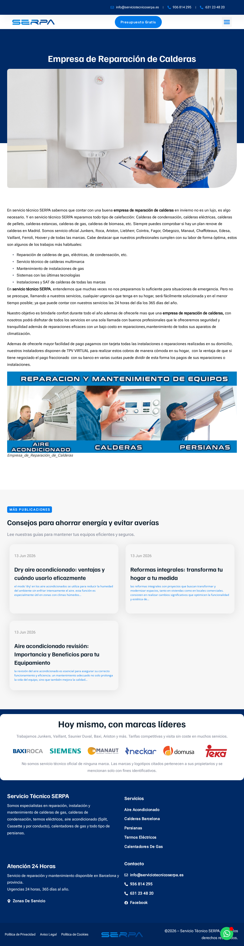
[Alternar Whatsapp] (226, 933)
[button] (227, 22)
